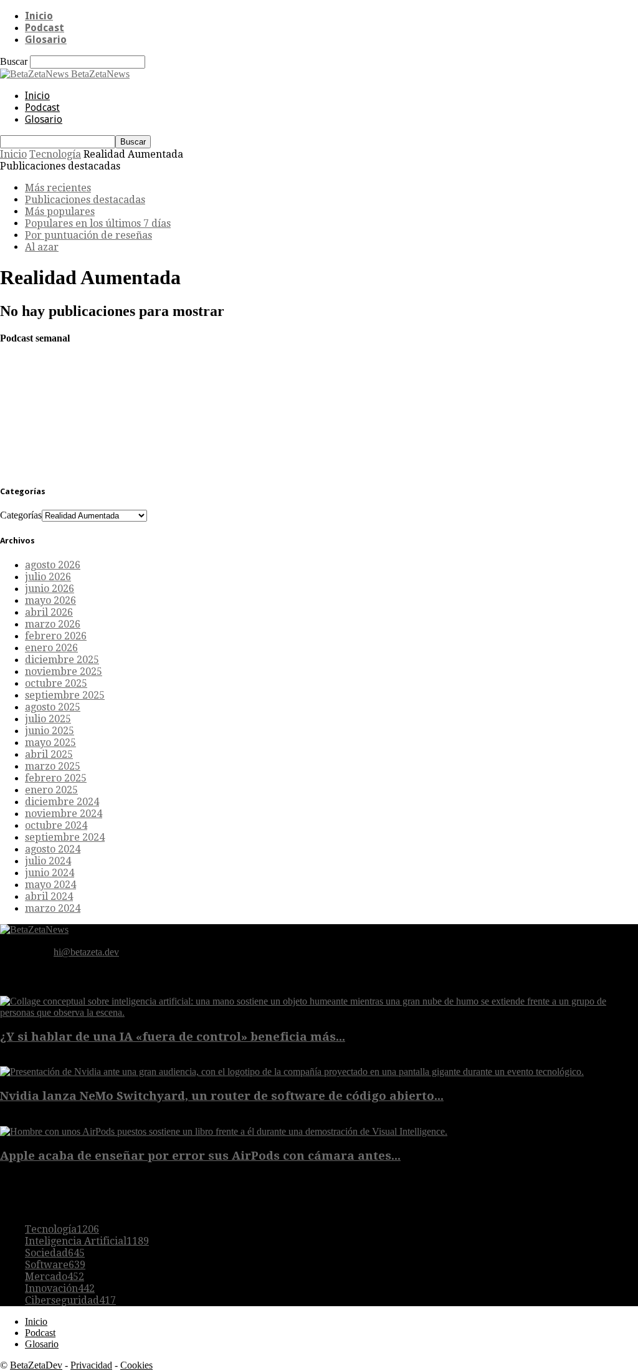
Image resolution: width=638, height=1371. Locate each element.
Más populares (60, 211)
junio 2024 (49, 873)
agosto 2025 (52, 707)
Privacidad (91, 1365)
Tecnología (55, 154)
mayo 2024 (50, 885)
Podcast (44, 28)
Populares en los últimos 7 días (98, 223)
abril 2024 (49, 896)
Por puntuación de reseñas (88, 235)
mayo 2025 (50, 742)
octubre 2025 (56, 683)
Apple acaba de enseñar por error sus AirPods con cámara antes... (200, 1155)
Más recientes (58, 188)
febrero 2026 (56, 636)
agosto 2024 (52, 849)
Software (55, 1265)
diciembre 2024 (62, 802)
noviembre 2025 (63, 671)
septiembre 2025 (65, 695)
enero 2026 (51, 648)
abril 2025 (49, 754)
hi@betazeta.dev (86, 952)
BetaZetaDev (36, 1365)
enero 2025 (51, 790)
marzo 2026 (52, 624)
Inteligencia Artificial (87, 1241)
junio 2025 (49, 731)
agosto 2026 (52, 565)
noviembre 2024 (63, 813)
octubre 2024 (56, 825)
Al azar (42, 247)
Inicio (39, 16)
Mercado (54, 1277)
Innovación (60, 1288)
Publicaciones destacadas (85, 200)
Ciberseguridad (70, 1300)
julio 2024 (48, 861)
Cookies (136, 1365)
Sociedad (55, 1253)
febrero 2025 (56, 778)
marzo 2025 (52, 766)
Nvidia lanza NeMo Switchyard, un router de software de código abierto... (222, 1095)
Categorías (21, 515)
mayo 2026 (50, 600)
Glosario (46, 39)
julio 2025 (48, 719)
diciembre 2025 (62, 660)
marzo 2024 (52, 908)
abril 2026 (49, 612)
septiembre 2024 (65, 837)
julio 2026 (48, 577)
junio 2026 (49, 589)
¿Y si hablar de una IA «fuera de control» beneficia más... (172, 1036)
